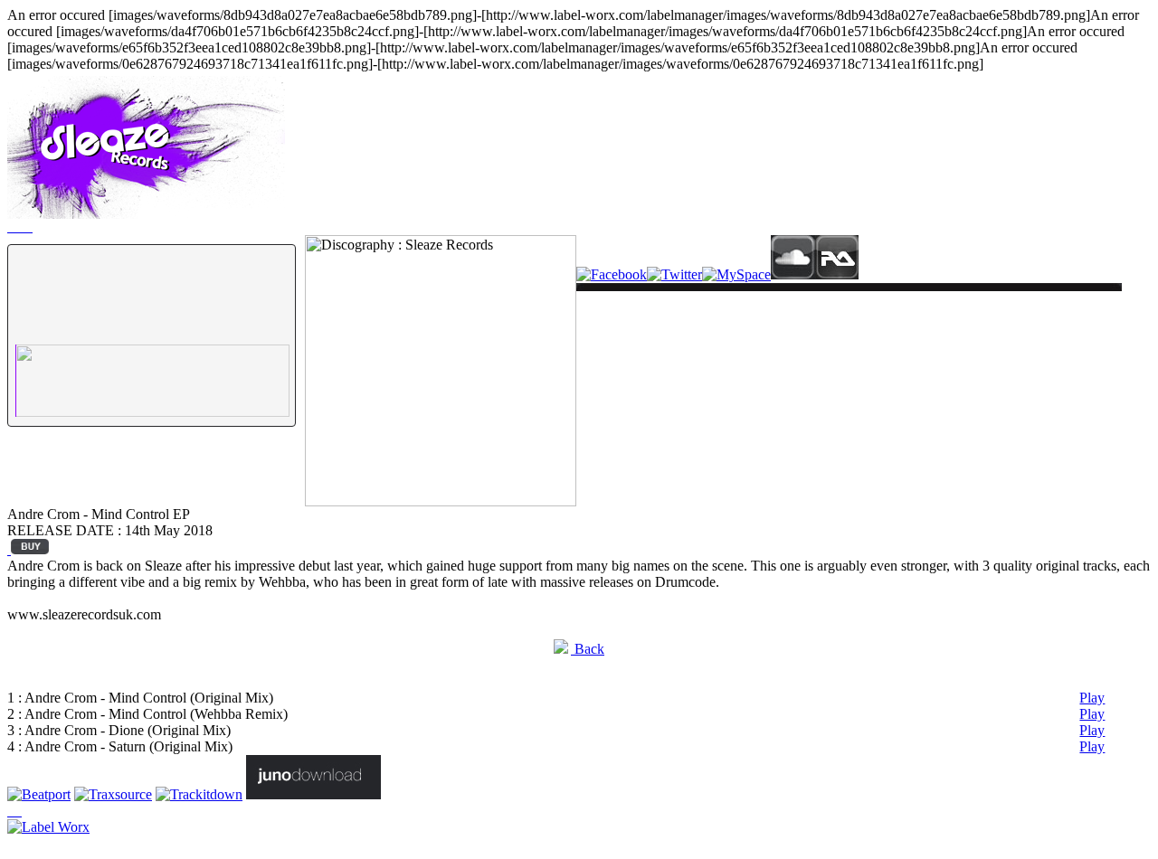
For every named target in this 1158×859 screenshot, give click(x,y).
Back (587, 648)
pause (39, 315)
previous (86, 319)
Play (1092, 697)
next (127, 319)
